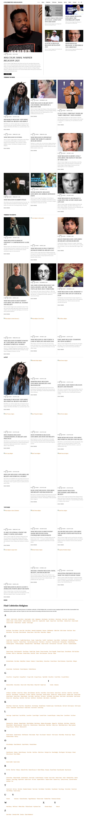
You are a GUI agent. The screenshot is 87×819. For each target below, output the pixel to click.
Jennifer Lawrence (62, 694)
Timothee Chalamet (27, 789)
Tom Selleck (48, 789)
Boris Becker (9, 632)
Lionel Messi (67, 715)
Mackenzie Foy (9, 723)
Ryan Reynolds (60, 769)
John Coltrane (56, 696)
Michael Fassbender (18, 725)
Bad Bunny (8, 630)
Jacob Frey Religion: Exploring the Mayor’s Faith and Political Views (70, 533)
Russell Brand (53, 769)
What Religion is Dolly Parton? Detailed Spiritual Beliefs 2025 (42, 249)
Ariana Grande (75, 620)
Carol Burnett (50, 640)
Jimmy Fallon (17, 696)
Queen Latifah (9, 761)
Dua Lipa (50, 653)
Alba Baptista (44, 619)
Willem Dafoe (21, 806)
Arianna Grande (9, 622)
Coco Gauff (59, 643)
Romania (47, 769)
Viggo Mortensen (32, 798)
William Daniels (28, 806)
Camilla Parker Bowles (25, 640)
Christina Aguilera (10, 643)
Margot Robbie (22, 723)
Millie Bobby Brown (63, 725)
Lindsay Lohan (60, 715)
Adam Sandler (28, 619)
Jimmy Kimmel (24, 696)
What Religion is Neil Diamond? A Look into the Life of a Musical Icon (70, 293)
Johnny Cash (9, 698)
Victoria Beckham (23, 798)
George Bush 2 (23, 677)
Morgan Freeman (10, 726)
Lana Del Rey (22, 715)
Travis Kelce (67, 789)
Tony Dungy (61, 789)
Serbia (64, 777)
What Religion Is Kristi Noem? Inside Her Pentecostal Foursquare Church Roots (42, 533)
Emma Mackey (39, 661)
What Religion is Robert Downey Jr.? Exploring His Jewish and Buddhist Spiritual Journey (16, 342)
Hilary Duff (36, 684)
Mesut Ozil (72, 723)
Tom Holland (41, 789)
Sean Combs (52, 777)
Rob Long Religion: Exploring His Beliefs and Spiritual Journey (16, 475)
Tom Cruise (34, 789)
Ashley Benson (17, 622)
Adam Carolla (14, 619)
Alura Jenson (58, 619)
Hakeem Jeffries (9, 684)
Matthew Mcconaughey (46, 723)
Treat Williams (9, 790)
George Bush (16, 677)
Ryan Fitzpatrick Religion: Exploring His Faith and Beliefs (42, 436)
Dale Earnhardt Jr (18, 651)
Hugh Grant (43, 684)
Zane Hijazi (8, 814)
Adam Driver (21, 619)
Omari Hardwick (17, 744)
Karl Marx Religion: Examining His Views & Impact (69, 340)
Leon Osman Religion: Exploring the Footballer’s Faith (73, 18)
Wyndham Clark (36, 806)
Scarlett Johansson (39, 777)
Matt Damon (37, 723)
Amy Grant (64, 619)
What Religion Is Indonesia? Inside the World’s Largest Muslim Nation (41, 139)
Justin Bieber (53, 698)
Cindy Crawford (44, 643)
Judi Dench (33, 698)
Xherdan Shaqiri (48, 806)
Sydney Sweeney (64, 779)
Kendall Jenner (42, 705)
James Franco (58, 692)
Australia (24, 622)
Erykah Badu (69, 661)
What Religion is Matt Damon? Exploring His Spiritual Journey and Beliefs (16, 302)
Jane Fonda (75, 692)
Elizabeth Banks (9, 661)
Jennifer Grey (54, 694)
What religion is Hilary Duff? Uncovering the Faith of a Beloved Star (42, 105)
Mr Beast (17, 726)
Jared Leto (8, 694)
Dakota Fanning (9, 651)
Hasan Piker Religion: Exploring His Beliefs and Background (70, 240)
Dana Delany (26, 651)
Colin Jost (65, 643)
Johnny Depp (16, 698)
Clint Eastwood (52, 643)
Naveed (10, 54)
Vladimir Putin (47, 798)
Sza (12, 781)
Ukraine (8, 798)
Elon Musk (16, 661)
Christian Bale (63, 641)
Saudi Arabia (31, 777)
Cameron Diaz (16, 640)
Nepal (37, 734)
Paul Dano (34, 752)
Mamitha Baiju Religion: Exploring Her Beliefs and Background (41, 383)
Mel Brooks (60, 723)
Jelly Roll (33, 694)
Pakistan (16, 752)
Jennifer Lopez (70, 694)
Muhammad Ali (23, 726)
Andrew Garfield (18, 620)
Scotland (46, 777)
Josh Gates (27, 698)
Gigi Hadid (44, 677)
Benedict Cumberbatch (37, 630)
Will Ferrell (15, 806)
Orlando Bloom (33, 744)
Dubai (54, 653)
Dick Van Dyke (75, 651)
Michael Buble (9, 725)
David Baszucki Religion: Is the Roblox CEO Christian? (74, 45)
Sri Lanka (34, 779)
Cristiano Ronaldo (72, 643)
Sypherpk (8, 781)
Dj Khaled (8, 653)
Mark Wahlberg (30, 723)
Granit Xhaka (57, 677)
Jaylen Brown (22, 694)
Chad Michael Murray (73, 640)
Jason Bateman (15, 694)
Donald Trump (26, 653)
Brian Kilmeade (22, 632)
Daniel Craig (32, 651)
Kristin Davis (27, 707)
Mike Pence (48, 725)
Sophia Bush (21, 779)
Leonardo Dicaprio (51, 715)
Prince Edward (9, 754)
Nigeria (73, 734)
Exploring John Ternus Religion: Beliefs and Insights (70, 386)
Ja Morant (8, 692)
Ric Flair (8, 769)
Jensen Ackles (77, 694)
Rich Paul (13, 769)
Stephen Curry (56, 779)
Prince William (17, 754)
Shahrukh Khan (70, 777)
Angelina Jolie (42, 620)
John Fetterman (69, 696)
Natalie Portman (17, 734)
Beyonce (44, 630)
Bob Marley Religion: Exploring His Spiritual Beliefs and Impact (16, 120)
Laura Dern (28, 715)
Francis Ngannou (24, 669)
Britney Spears (30, 632)
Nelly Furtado (32, 734)
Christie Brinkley (71, 641)
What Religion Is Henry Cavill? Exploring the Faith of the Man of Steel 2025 (69, 158)
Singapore (8, 779)
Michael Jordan (42, 725)
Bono (74, 630)
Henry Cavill (23, 684)
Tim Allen (20, 789)
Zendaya (22, 814)
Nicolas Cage (68, 734)
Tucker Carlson (17, 790)
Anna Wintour (60, 620)
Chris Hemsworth (55, 641)
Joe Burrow (43, 696)
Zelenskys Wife (15, 814)
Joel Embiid (49, 696)
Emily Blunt (22, 661)
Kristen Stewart (20, 707)
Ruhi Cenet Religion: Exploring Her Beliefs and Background (42, 491)
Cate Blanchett (64, 640)
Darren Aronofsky (44, 651)
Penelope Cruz (48, 752)
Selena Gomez (59, 777)
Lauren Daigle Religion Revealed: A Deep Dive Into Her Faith (54, 20)
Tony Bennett (54, 789)
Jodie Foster (37, 696)
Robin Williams (41, 769)
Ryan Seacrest (68, 769)
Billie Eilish (56, 630)
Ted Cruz (15, 789)
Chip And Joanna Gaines (32, 641)
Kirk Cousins (78, 705)
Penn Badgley (55, 752)
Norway (16, 736)
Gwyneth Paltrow (65, 677)
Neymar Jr (49, 734)
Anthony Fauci (67, 620)
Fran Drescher (16, 669)
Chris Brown (42, 641)
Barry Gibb (22, 630)
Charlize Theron (22, 641)
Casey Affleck (57, 640)
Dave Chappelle (52, 651)
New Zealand (43, 734)
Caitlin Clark (9, 640)
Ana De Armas (71, 619)
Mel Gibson (66, 723)
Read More (7, 129)
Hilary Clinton (30, 684)
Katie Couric (15, 705)
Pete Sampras (68, 752)
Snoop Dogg (14, 779)
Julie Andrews (46, 698)
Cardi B (44, 640)
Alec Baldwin (51, 619)
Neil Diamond (25, 734)
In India (51, 684)
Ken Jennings (35, 705)
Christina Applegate (19, 643)
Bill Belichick (50, 630)
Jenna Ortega (39, 694)
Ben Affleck (28, 630)
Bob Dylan (69, 630)
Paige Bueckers (9, 752)
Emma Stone (46, 661)
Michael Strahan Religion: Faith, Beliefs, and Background (43, 571)
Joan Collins (31, 696)
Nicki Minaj (61, 734)
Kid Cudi (65, 705)
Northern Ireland (9, 736)
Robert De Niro (24, 769)
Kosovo (8, 707)
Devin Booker (68, 651)
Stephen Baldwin (41, 779)
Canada (32, 640)
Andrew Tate (35, 620)
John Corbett (62, 696)
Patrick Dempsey (22, 752)
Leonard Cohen (43, 715)
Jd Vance (28, 694)
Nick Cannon (55, 734)
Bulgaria (49, 632)
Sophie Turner (28, 779)
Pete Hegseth (62, 752)
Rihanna (18, 769)
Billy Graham (63, 630)
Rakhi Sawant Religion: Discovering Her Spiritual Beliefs (67, 492)
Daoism (37, 651)
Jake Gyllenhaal (31, 692)
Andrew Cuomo (9, 620)
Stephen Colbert (49, 779)
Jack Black (14, 692)
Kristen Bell (13, 707)
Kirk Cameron (71, 705)
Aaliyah (8, 619)
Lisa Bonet (73, 715)
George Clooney (37, 677)
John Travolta (77, 696)
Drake (37, 653)
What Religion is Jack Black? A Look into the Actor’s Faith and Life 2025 (70, 200)
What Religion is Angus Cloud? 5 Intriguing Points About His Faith (16, 588)
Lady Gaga (8, 715)
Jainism (25, 692)
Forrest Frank (9, 669)
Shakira (76, 777)
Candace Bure (38, 640)
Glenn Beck (50, 677)
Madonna (16, 723)
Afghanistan (38, 619)
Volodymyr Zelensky (55, 798)
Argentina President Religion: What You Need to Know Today (69, 574)
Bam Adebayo (15, 630)
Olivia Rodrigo (9, 744)
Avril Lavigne (30, 622)
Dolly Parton (19, 653)
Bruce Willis (37, 632)
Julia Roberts (39, 698)
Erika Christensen (61, 661)
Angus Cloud (53, 620)
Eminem (28, 661)
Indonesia (56, 684)
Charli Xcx (15, 641)
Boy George (15, 632)
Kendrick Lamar (50, 705)
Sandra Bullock (24, 777)
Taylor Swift (9, 789)
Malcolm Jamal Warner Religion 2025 (18, 59)
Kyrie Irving (40, 707)
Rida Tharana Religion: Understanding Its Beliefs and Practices (15, 436)
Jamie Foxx (69, 692)
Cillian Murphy (37, 643)
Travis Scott (74, 789)
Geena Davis (9, 677)
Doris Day (33, 653)
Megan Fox (54, 723)
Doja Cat (14, 653)
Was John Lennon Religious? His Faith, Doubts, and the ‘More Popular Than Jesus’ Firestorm (42, 287)
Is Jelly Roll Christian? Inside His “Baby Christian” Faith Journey (70, 114)
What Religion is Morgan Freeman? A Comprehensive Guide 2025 (16, 242)
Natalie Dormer (9, 734)
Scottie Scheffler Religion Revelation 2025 (52, 45)
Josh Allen (22, 698)
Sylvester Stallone (73, 779)
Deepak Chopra (60, 651)
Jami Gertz (64, 692)
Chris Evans (48, 641)
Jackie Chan (20, 692)
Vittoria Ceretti (40, 798)
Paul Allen (29, 752)
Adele (33, 619)
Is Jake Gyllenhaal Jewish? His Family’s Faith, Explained (15, 533)
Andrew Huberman (27, 620)
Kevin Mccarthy (58, 705)
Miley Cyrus (55, 725)
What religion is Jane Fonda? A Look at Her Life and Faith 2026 (42, 340)
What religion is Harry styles (15, 200)
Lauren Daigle (35, 715)
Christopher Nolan (29, 643)
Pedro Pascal (41, 752)
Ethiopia (75, 661)
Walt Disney (9, 806)
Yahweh (58, 806)
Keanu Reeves (28, 705)
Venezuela (16, 798)
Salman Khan (9, 777)
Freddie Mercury (32, 669)
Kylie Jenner (34, 707)
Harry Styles (17, 684)
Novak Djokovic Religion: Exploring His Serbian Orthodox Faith (43, 194)
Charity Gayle (9, 641)
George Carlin (30, 677)
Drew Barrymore (43, 653)
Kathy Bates (9, 705)
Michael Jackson (34, 725)
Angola (47, 620)
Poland (73, 752)
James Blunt (43, 692)
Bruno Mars (43, 632)
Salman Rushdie (16, 777)
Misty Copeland (72, 725)
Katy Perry (21, 705)
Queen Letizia (17, 761)
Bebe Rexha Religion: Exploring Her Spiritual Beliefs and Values (70, 438)
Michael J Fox (26, 725)
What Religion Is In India (13, 137)
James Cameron (50, 692)
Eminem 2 (33, 661)
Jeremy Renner (9, 696)
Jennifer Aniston (46, 694)
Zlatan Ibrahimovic (29, 814)
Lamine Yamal (15, 715)
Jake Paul (38, 692)
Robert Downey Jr (33, 769)
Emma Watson (54, 661)
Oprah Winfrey (25, 744)
